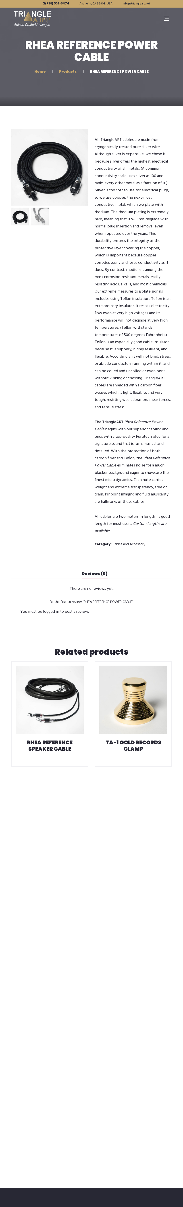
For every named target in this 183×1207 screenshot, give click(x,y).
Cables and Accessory (128, 544)
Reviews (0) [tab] (95, 573)
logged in (51, 612)
